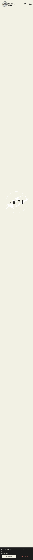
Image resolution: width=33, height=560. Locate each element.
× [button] (31, 549)
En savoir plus (4, 553)
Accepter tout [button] (9, 556)
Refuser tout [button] (24, 556)
